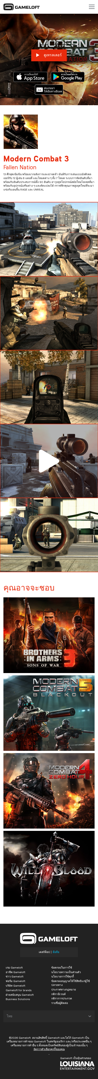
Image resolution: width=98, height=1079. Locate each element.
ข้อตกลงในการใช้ (61, 967)
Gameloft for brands (19, 990)
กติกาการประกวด (61, 998)
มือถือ (56, 952)
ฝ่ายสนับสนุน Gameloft (20, 994)
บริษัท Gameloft (15, 985)
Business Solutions (18, 999)
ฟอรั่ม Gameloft (15, 981)
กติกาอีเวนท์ (58, 994)
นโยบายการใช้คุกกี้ (62, 976)
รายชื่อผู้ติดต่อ (59, 1003)
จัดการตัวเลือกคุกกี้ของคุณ (49, 1049)
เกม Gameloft (14, 967)
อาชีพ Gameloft (15, 972)
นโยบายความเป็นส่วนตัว (66, 972)
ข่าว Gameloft (14, 976)
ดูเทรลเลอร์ (52, 55)
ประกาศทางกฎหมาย (63, 989)
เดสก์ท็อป (44, 952)
